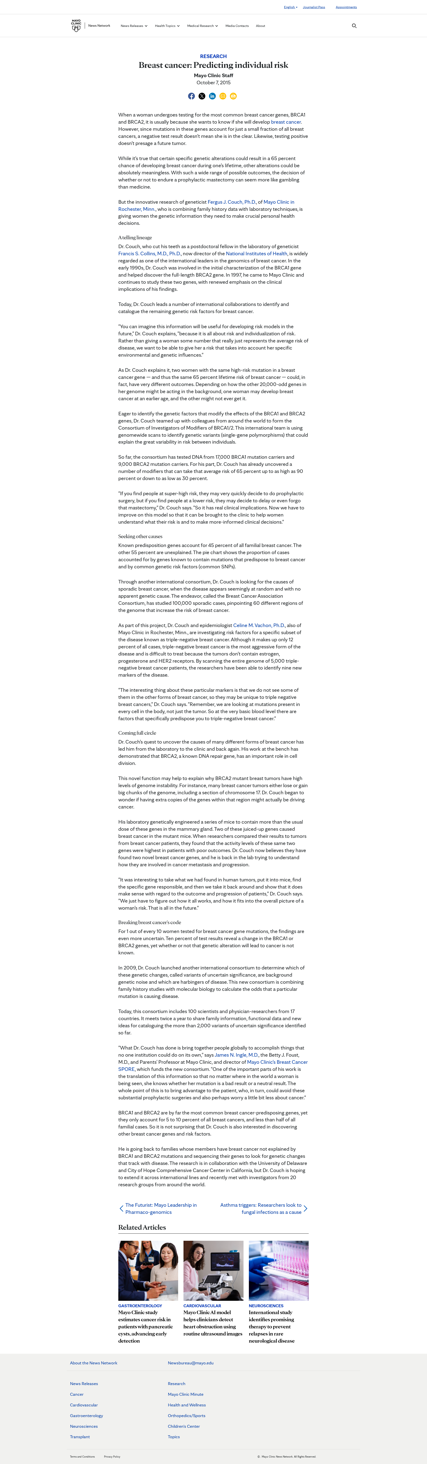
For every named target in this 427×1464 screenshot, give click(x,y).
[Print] (233, 95)
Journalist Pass (314, 7)
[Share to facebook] (192, 95)
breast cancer (286, 122)
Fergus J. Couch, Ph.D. (232, 202)
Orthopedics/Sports (186, 1415)
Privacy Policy (112, 1456)
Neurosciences (84, 1426)
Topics (174, 1436)
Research (176, 1383)
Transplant (80, 1436)
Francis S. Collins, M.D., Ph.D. (149, 253)
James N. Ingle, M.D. (236, 1055)
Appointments (346, 7)
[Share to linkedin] (213, 95)
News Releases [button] (132, 26)
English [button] (289, 7)
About (260, 26)
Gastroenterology (86, 1415)
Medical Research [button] (200, 26)
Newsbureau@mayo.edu (191, 1362)
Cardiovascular (84, 1405)
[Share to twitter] (202, 95)
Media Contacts (237, 26)
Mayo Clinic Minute (185, 1394)
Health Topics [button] (165, 26)
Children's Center (184, 1426)
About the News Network (93, 1362)
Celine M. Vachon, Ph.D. (259, 625)
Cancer (77, 1394)
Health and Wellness (187, 1405)
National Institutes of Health (256, 253)
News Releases (84, 1383)
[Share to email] (223, 95)
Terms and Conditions (82, 1456)
